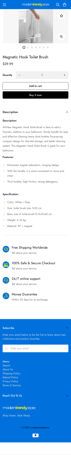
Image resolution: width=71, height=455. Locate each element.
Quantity (7, 75)
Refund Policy (10, 377)
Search (6, 365)
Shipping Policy (11, 373)
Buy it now (35, 95)
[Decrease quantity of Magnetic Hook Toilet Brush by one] (19, 75)
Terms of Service (12, 385)
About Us (8, 369)
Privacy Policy (10, 381)
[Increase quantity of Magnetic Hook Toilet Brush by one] (64, 75)
